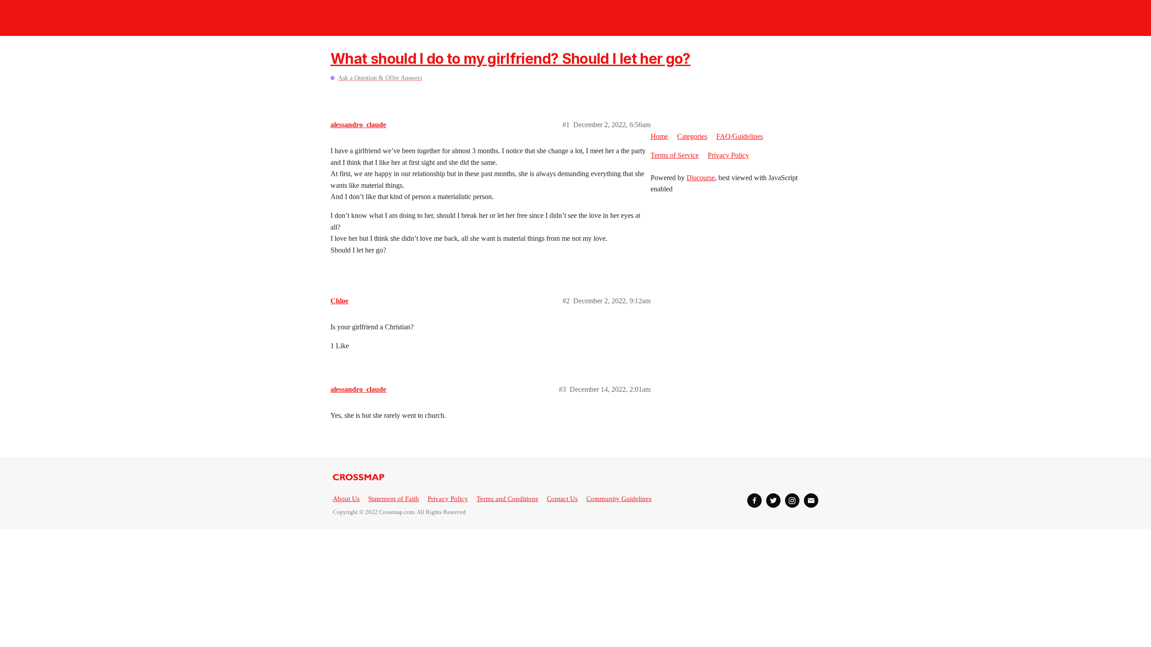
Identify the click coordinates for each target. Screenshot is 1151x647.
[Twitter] (773, 500)
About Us (346, 498)
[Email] (811, 500)
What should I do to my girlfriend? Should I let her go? (510, 58)
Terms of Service (675, 155)
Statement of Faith (393, 498)
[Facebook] (754, 500)
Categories (692, 136)
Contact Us (562, 498)
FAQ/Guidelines (739, 136)
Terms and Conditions (507, 498)
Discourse (701, 178)
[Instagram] (792, 500)
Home (659, 136)
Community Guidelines (618, 498)
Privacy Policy (728, 155)
